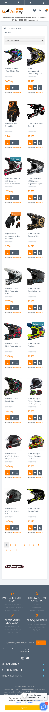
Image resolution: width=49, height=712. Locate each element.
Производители (15, 28)
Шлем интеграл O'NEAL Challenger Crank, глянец (35, 456)
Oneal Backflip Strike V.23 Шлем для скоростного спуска (12, 181)
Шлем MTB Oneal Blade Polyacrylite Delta (11, 291)
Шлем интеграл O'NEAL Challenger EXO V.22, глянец (35, 401)
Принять (24, 708)
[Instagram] (22, 657)
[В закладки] (12, 87)
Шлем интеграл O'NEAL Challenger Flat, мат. (12, 511)
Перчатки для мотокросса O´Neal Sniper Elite (12, 236)
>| (16, 550)
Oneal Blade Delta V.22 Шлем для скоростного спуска (35, 181)
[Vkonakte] (26, 657)
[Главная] (5, 28)
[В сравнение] (17, 87)
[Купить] (7, 87)
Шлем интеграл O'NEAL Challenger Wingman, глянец (12, 456)
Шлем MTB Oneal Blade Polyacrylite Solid (34, 291)
